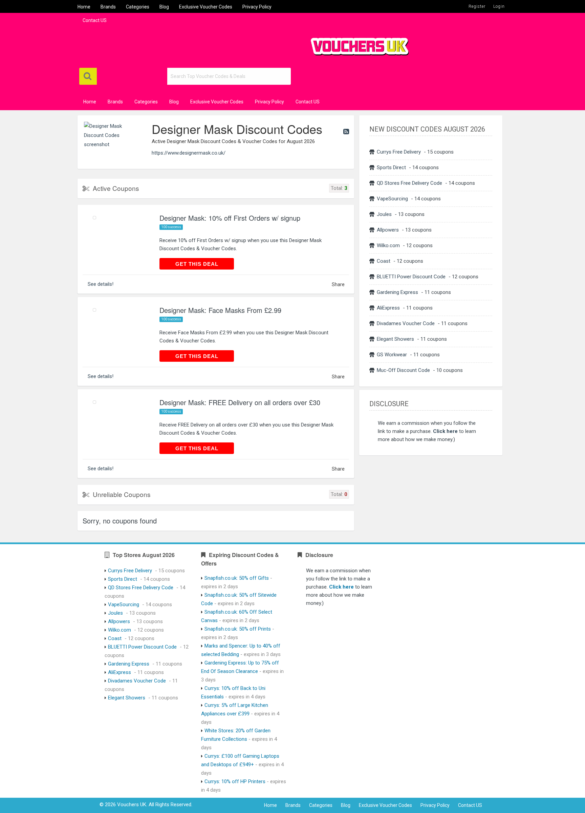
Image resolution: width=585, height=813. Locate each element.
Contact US (95, 20)
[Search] (88, 76)
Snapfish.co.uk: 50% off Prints (237, 629)
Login (499, 6)
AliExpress (388, 308)
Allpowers (388, 230)
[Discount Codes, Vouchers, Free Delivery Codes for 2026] (357, 44)
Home (84, 6)
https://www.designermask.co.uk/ (188, 153)
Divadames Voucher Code (406, 323)
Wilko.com (388, 245)
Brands (108, 6)
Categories (137, 6)
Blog (164, 6)
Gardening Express (397, 292)
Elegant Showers (395, 339)
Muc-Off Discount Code (403, 370)
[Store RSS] (346, 131)
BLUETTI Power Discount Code (411, 277)
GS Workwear (392, 355)
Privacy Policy (257, 6)
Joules (384, 214)
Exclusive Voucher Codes (205, 6)
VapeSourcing (392, 199)
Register (477, 6)
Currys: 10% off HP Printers (234, 781)
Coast (383, 261)
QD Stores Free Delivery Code (409, 183)
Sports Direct (391, 167)
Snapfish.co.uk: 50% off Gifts (236, 578)
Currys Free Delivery (399, 152)
